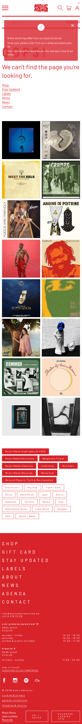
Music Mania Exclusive (19, 458)
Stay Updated (11, 89)
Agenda (14, 593)
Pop (61, 501)
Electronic (12, 487)
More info (7, 719)
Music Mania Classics (19, 465)
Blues (46, 501)
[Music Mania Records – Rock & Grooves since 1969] (41, 8)
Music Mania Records (19, 473)
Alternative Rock (16, 509)
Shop (5, 85)
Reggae (62, 509)
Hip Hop (32, 487)
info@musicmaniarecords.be (20, 613)
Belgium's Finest (53, 458)
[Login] (77, 8)
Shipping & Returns (14, 705)
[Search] (60, 8)
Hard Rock (27, 494)
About (6, 98)
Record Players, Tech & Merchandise (29, 480)
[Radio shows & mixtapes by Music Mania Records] (37, 680)
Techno (29, 501)
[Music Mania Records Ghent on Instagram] (15, 680)
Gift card (19, 552)
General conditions (14, 700)
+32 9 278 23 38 (12, 616)
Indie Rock (42, 509)
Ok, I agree (37, 716)
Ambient (10, 501)
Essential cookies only (65, 716)
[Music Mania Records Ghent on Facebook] (4, 680)
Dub (8, 516)
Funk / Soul (53, 487)
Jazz (45, 494)
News (6, 102)
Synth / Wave (27, 516)
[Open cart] (68, 8)
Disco (59, 494)
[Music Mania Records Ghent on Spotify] (26, 680)
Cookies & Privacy (13, 695)
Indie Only (47, 465)
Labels (6, 93)
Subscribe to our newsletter (20, 670)
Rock (8, 494)
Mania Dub (47, 473)
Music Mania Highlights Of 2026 (25, 451)
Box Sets (68, 465)
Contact (7, 106)
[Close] (72, 25)
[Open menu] (5, 8)
